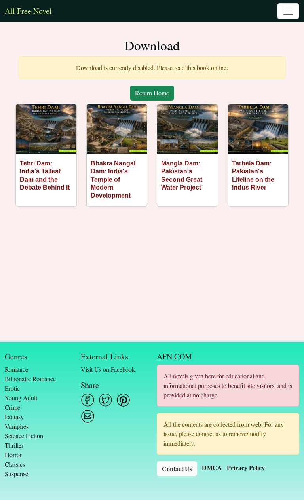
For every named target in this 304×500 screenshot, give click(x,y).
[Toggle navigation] (288, 11)
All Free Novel (28, 11)
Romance (16, 369)
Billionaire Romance (30, 379)
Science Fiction (24, 436)
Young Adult (21, 398)
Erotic (12, 388)
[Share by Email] (88, 416)
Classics (15, 464)
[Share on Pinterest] (123, 400)
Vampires (16, 426)
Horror (13, 455)
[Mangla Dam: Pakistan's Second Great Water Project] (187, 129)
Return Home (152, 93)
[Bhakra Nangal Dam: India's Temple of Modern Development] (117, 129)
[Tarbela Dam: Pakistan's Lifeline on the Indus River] (258, 129)
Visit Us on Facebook (108, 369)
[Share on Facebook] (88, 400)
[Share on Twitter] (105, 400)
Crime (12, 407)
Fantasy (14, 417)
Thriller (14, 445)
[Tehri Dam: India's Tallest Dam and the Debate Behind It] (46, 129)
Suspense (16, 474)
